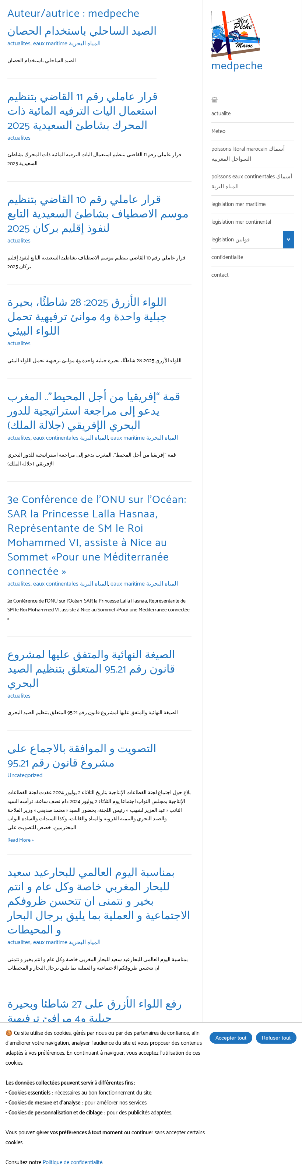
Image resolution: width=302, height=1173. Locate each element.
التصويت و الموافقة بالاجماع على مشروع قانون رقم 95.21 (81, 756)
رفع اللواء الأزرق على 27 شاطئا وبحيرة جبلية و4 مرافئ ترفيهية (94, 1011)
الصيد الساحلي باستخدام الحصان (82, 31)
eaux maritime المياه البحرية (67, 44)
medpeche (237, 66)
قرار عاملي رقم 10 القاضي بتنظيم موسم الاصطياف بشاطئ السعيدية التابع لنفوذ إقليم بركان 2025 (98, 214)
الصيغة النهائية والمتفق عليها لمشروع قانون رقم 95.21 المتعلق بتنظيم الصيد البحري (91, 669)
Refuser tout (276, 1038)
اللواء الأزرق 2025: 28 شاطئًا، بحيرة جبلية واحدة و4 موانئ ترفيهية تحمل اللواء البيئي (87, 317)
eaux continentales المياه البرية (70, 438)
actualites (19, 44)
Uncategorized (24, 776)
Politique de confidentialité (72, 1162)
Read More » (20, 840)
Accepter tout (230, 1038)
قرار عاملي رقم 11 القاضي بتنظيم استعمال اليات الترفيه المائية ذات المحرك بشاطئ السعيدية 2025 (82, 111)
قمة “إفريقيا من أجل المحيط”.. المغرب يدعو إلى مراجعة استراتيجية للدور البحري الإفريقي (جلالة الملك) (93, 411)
